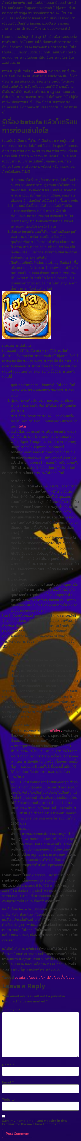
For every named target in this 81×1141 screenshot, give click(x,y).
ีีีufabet (68, 977)
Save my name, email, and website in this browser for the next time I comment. (34, 1122)
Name (8, 1064)
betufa (20, 977)
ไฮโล (22, 426)
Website (8, 1099)
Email (8, 1082)
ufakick (40, 70)
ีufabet (56, 977)
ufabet (56, 730)
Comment (11, 1010)
